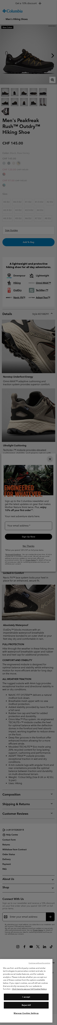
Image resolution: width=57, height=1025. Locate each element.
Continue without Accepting (39, 963)
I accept (26, 997)
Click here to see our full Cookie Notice (29, 989)
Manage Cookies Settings (26, 1013)
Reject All (26, 1005)
